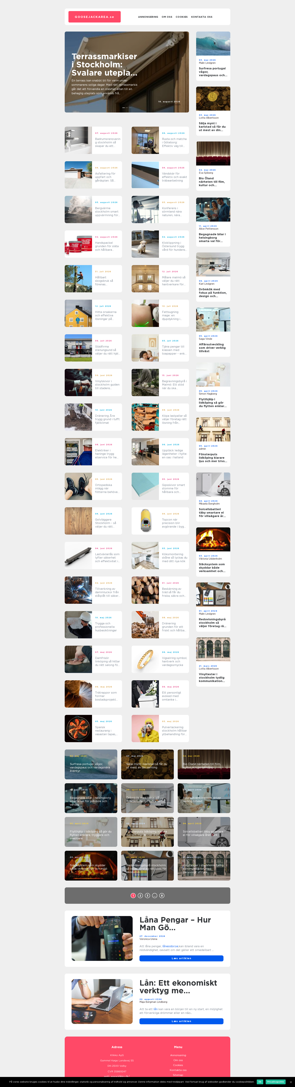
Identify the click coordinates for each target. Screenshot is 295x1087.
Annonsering (148, 17)
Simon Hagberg (208, 394)
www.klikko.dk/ (120, 1076)
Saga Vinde (205, 339)
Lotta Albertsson (170, 104)
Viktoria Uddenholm (210, 559)
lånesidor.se (170, 946)
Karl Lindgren (206, 284)
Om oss (167, 17)
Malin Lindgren (207, 63)
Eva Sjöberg (206, 173)
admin (202, 449)
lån (155, 1009)
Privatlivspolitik (275, 1082)
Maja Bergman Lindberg (153, 1002)
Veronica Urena (148, 939)
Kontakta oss (201, 17)
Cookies (182, 17)
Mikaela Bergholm (209, 504)
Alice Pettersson (208, 229)
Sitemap (178, 1075)
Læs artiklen (181, 958)
